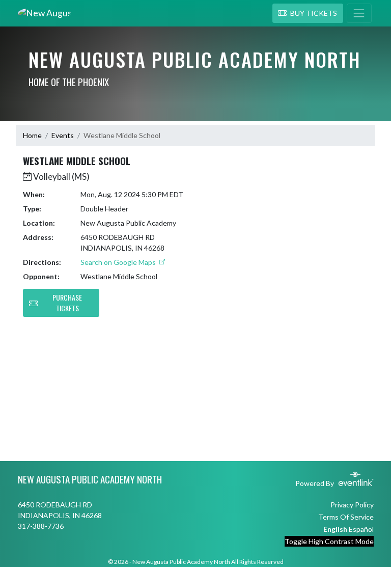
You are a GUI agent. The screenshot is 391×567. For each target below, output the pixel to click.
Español (361, 529)
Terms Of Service (346, 516)
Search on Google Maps (118, 262)
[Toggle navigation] (359, 13)
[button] (307, 13)
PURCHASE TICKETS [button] (67, 302)
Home (32, 135)
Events (62, 135)
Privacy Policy (352, 504)
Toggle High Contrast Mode (329, 541)
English (335, 529)
